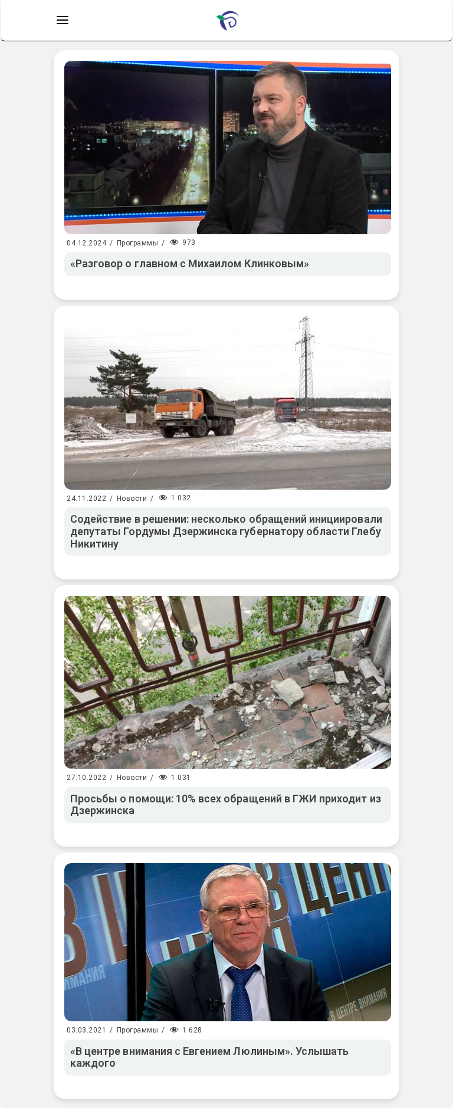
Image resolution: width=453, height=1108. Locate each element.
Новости (132, 498)
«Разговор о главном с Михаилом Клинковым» (189, 263)
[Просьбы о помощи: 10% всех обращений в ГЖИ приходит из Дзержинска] (227, 682)
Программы (138, 243)
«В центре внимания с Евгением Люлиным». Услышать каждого (209, 1057)
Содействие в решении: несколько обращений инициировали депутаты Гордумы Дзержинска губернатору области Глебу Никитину (226, 531)
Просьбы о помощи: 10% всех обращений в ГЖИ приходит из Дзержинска (225, 804)
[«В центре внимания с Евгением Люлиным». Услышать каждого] (227, 942)
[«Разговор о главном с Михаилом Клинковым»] (227, 147)
